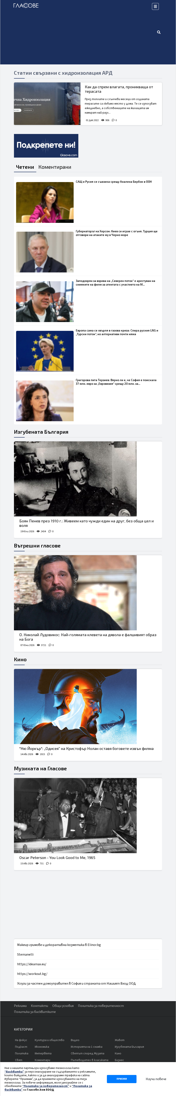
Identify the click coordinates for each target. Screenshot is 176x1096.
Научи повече (156, 1079)
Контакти (39, 1005)
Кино (20, 659)
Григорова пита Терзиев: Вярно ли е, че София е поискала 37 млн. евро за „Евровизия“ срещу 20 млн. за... (116, 381)
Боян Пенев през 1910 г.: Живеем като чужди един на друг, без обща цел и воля (86, 523)
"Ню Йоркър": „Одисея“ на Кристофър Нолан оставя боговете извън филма (86, 748)
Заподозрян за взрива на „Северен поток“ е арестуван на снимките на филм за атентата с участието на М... (115, 282)
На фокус (21, 1040)
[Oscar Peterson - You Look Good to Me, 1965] (88, 815)
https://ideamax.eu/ (31, 964)
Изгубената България (41, 432)
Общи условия (63, 1005)
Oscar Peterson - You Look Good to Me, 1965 (57, 857)
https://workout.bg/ (32, 973)
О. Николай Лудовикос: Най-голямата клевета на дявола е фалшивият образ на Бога (87, 637)
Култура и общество (49, 1040)
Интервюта (43, 1053)
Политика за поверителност (101, 1005)
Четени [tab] (25, 167)
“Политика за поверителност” (45, 1086)
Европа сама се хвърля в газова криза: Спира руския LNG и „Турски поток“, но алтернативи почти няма (117, 332)
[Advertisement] (98, 32)
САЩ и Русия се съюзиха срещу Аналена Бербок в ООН (114, 181)
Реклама (20, 1005)
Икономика (42, 1047)
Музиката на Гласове (40, 768)
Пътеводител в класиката (89, 1060)
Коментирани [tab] (54, 167)
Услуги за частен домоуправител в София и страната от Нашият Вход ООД (76, 983)
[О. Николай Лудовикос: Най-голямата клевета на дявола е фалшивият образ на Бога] (88, 592)
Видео (75, 1040)
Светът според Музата (87, 1053)
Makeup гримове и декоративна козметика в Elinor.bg (59, 944)
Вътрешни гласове (37, 545)
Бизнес (119, 1060)
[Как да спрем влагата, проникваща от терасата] (47, 103)
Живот (119, 1040)
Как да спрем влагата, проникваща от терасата (119, 89)
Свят (18, 1060)
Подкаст (21, 1047)
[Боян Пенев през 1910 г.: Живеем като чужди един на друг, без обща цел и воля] (88, 479)
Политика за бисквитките (35, 1011)
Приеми (122, 1079)
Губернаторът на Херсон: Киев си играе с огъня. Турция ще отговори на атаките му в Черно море (117, 233)
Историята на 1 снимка (86, 1047)
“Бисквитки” (14, 1072)
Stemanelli (25, 954)
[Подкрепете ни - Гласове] (46, 146)
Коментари (42, 1060)
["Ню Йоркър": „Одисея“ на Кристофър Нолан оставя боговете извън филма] (88, 706)
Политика (21, 1053)
